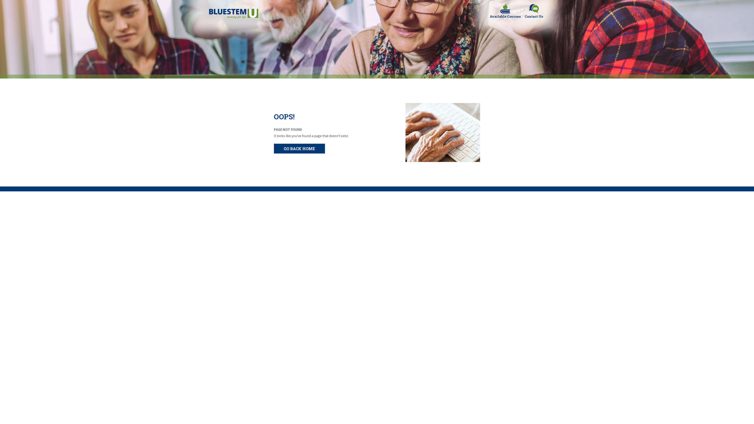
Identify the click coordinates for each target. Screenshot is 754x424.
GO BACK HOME (299, 148)
